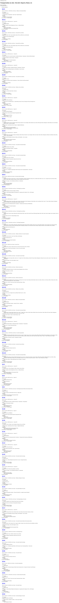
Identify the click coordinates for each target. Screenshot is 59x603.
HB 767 (3, 130)
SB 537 (3, 476)
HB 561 (3, 118)
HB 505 (3, 95)
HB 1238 (4, 242)
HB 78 (3, 9)
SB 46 (3, 375)
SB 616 (3, 519)
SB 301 (3, 420)
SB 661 (3, 540)
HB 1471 (4, 331)
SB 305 (3, 431)
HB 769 (3, 142)
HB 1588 (4, 342)
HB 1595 (4, 352)
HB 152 (3, 19)
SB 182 (3, 397)
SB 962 (3, 593)
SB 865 (3, 572)
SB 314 (3, 442)
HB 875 (3, 174)
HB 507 (3, 107)
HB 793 (3, 153)
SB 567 (3, 497)
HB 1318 (4, 287)
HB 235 (3, 52)
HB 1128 (4, 220)
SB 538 (3, 486)
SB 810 (3, 561)
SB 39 (3, 364)
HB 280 (3, 63)
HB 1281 (4, 265)
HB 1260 (4, 253)
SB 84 (3, 386)
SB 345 (3, 454)
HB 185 (3, 30)
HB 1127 (4, 209)
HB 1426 (4, 319)
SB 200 (3, 408)
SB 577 (3, 507)
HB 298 (3, 74)
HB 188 (3, 41)
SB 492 (3, 464)
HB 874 (3, 163)
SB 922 (3, 583)
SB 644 (3, 529)
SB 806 (3, 550)
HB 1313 (4, 275)
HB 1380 (4, 297)
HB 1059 (4, 197)
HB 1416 (4, 308)
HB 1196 (4, 232)
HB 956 (3, 186)
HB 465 (3, 85)
